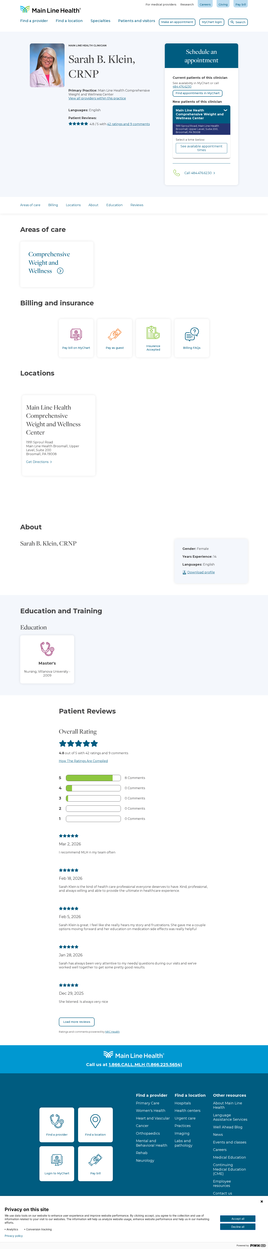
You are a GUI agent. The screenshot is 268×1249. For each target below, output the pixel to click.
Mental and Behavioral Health (151, 1143)
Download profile (201, 572)
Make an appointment (177, 22)
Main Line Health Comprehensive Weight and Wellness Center (200, 114)
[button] (134, 444)
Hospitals (183, 1103)
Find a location (190, 1095)
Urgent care (185, 1118)
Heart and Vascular (153, 1118)
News (218, 1134)
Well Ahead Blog (227, 1127)
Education (114, 205)
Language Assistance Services (230, 1117)
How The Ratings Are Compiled (83, 761)
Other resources (229, 1095)
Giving (223, 4)
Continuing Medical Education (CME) (229, 1169)
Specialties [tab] (100, 21)
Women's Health (150, 1110)
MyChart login (212, 22)
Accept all (238, 1218)
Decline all (237, 1226)
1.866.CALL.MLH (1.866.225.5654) (145, 1064)
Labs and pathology (183, 1143)
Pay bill (240, 4)
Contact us (222, 1193)
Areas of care (30, 205)
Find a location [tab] (69, 21)
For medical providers (161, 4)
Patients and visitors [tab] (136, 21)
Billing (53, 205)
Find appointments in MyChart (198, 93)
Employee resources (222, 1183)
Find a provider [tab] (34, 21)
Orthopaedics (148, 1133)
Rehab (142, 1153)
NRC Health (112, 1031)
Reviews (136, 205)
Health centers (188, 1110)
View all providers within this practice (97, 98)
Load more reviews (76, 1022)
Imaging (182, 1133)
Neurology (145, 1160)
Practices (183, 1126)
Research (187, 4)
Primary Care (147, 1103)
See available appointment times (201, 148)
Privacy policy (14, 1235)
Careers (205, 4)
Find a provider (151, 1095)
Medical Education (229, 1157)
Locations (73, 205)
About (93, 205)
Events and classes (229, 1142)
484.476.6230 (182, 86)
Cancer (142, 1126)
